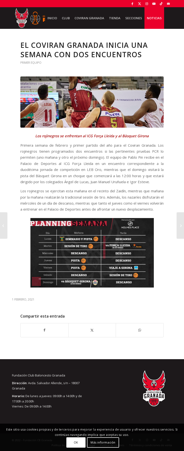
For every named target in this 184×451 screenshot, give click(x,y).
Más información (103, 442)
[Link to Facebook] (132, 3)
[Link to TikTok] (161, 3)
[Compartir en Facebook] (44, 330)
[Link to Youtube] (153, 3)
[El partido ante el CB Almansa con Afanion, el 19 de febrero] (3, 225)
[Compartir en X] (92, 330)
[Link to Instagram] (146, 3)
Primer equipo (30, 63)
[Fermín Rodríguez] (92, 102)
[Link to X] (139, 3)
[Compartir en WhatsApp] (139, 330)
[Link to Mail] (168, 3)
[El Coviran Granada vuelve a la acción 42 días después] (180, 225)
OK (76, 442)
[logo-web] (35, 18)
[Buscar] (168, 18)
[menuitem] (52, 18)
